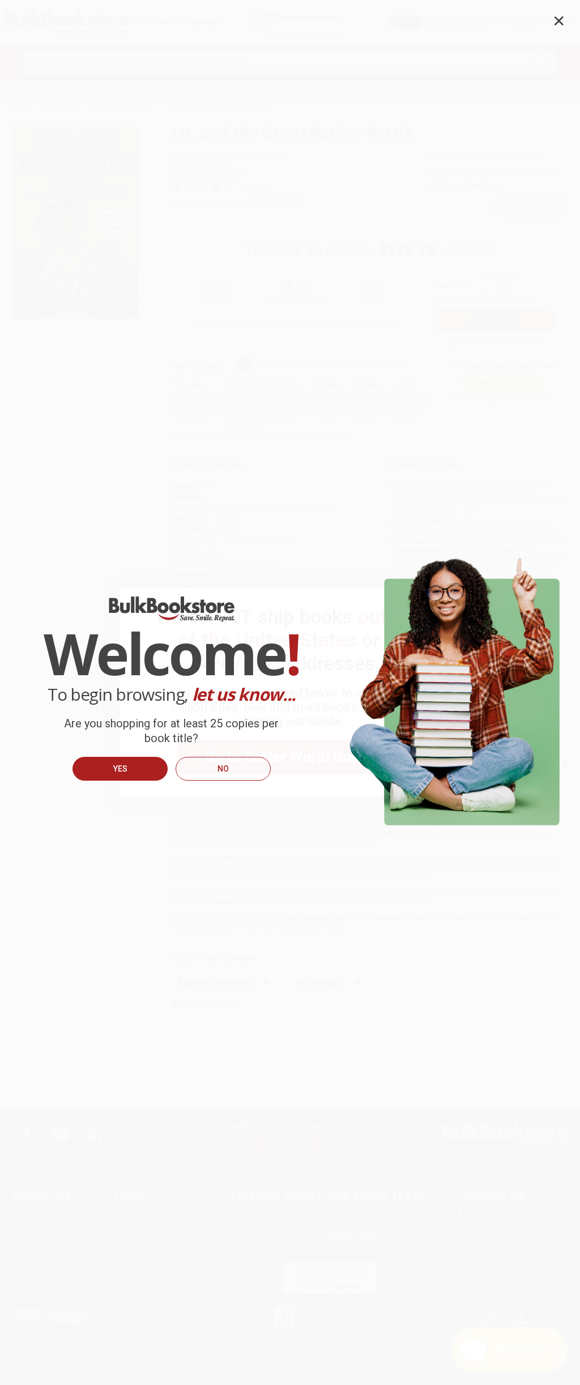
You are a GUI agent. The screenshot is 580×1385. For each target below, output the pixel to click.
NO (223, 768)
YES (120, 768)
